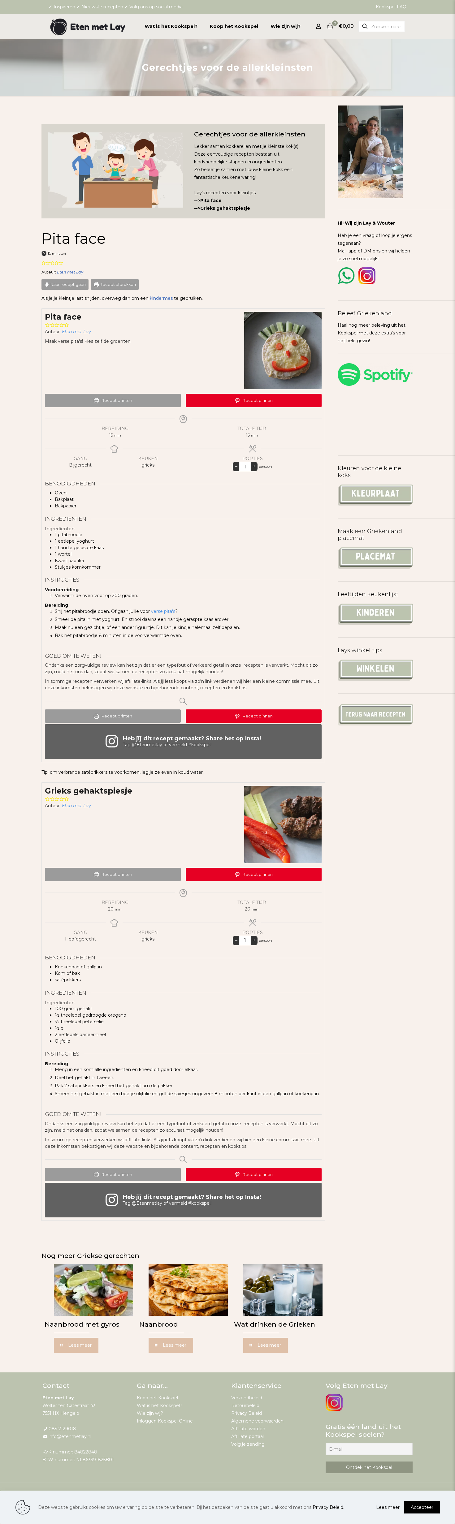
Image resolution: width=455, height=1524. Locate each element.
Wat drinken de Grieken (274, 1324)
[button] (43, 262)
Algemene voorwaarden (257, 1421)
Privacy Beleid (246, 1413)
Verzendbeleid (246, 1398)
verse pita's (163, 611)
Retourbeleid (245, 1405)
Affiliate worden (248, 1428)
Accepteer (422, 1507)
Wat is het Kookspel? (159, 1405)
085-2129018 (62, 1428)
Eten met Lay (70, 272)
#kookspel (199, 744)
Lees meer (388, 1507)
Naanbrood (158, 1324)
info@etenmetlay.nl (70, 1436)
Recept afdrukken (117, 284)
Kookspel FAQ (391, 7)
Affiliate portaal (247, 1436)
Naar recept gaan (68, 284)
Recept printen (116, 400)
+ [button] (254, 466)
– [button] (236, 466)
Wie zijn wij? (150, 1413)
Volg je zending (248, 1444)
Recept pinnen (257, 400)
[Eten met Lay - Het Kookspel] (88, 26)
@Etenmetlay (147, 744)
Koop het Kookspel (157, 1398)
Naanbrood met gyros (82, 1324)
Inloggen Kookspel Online (165, 1421)
